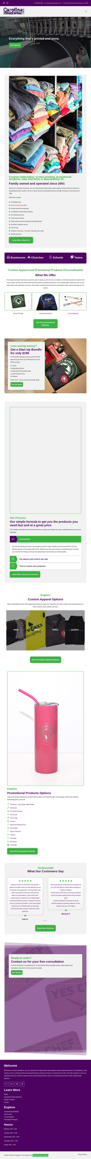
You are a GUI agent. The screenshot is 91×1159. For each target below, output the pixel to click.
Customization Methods (11, 1111)
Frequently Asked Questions (13, 1097)
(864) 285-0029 (39, 3)
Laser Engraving (73, 313)
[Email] (11, 1084)
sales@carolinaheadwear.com (53, 3)
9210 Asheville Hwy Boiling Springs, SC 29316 (76, 3)
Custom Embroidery (45, 313)
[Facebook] (17, 1084)
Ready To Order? (9, 1099)
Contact (6, 1102)
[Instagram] (22, 1084)
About (6, 1094)
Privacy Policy (82, 1154)
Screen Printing (18, 313)
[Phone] (6, 1084)
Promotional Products (11, 1119)
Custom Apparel (9, 1117)
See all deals (16, 384)
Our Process (8, 1114)
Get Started (17, 972)
